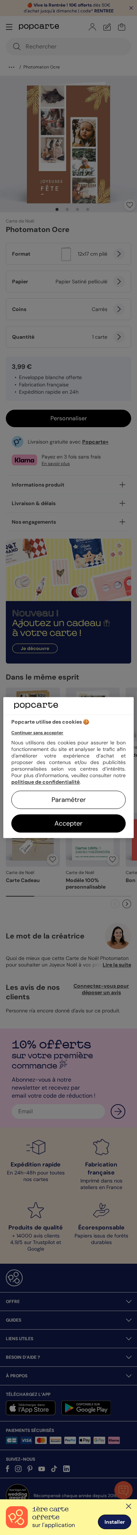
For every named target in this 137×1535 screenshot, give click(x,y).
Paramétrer (69, 799)
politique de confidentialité (45, 782)
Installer (114, 1522)
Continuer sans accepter (37, 733)
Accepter (68, 823)
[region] (68, 767)
